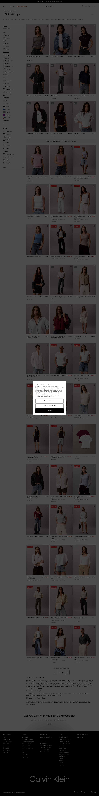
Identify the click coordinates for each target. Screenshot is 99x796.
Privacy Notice (50, 396)
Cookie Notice (41, 396)
